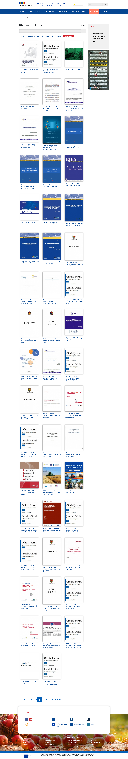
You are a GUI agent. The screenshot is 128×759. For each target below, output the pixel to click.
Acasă (22, 11)
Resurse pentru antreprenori (75, 740)
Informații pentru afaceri (74, 742)
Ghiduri (95, 41)
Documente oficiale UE (99, 38)
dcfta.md (21, 17)
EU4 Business (75, 719)
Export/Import (63, 11)
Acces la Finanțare (72, 744)
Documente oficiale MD (99, 36)
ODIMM (90, 724)
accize (47, 36)
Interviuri (47, 746)
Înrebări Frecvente (95, 742)
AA (42, 36)
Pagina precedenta (28, 699)
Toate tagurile (68, 36)
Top (94, 44)
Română (78, 4)
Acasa (24, 740)
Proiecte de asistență (78, 11)
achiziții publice (56, 36)
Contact (93, 744)
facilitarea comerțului (33, 36)
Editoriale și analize (49, 744)
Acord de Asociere (98, 33)
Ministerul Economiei (77, 724)
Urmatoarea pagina (54, 699)
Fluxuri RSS (32, 724)
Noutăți (47, 742)
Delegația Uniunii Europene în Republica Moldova (60, 724)
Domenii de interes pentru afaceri (76, 746)
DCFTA (22, 36)
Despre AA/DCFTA (34, 11)
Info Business (49, 11)
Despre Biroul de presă (50, 740)
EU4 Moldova (92, 719)
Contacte (105, 11)
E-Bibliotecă (94, 11)
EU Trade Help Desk (59, 719)
